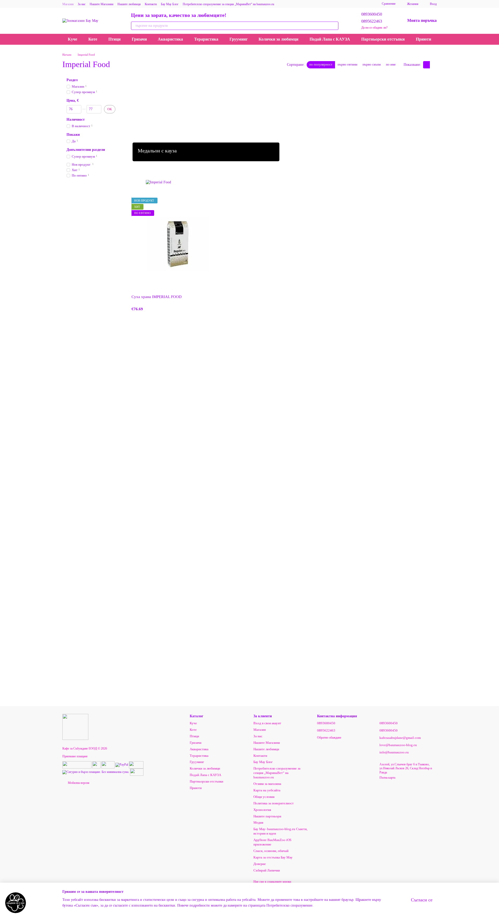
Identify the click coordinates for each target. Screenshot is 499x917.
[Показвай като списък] (433, 64)
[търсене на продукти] (334, 26)
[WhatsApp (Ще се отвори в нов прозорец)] (338, 4)
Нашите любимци (129, 4)
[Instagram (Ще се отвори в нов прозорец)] (288, 4)
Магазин (68, 4)
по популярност (320, 64)
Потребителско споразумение (289, 905)
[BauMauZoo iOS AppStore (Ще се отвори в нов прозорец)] (357, 4)
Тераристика (206, 39)
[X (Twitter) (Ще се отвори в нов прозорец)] (326, 4)
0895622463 (371, 21)
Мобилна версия (78, 783)
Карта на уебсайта (266, 790)
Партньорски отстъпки (383, 39)
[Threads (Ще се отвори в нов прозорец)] (351, 4)
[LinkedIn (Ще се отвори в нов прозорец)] (344, 4)
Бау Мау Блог (170, 4)
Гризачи (139, 39)
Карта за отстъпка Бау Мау (273, 857)
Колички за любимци (278, 39)
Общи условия (263, 797)
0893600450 (371, 14)
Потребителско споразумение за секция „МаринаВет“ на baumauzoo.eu (228, 4)
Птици (114, 39)
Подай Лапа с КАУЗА (330, 39)
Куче (72, 39)
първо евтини (347, 64)
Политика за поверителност (273, 803)
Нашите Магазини (101, 4)
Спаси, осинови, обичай (270, 851)
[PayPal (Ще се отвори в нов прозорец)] (121, 764)
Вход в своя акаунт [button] (267, 723)
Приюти (423, 39)
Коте (92, 39)
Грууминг (238, 39)
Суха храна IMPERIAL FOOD (157, 297)
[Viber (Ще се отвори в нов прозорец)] (319, 4)
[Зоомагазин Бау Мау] (75, 726)
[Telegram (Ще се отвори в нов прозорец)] (313, 4)
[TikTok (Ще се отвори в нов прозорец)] (294, 4)
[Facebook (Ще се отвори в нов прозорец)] (301, 4)
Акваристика (170, 39)
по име (391, 64)
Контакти (151, 4)
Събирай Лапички (266, 870)
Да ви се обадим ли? (374, 27)
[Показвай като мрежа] (426, 64)
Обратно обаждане (329, 737)
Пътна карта (387, 777)
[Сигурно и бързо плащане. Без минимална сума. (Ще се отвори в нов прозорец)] (95, 771)
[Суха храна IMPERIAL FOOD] (178, 244)
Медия (258, 822)
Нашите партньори (267, 816)
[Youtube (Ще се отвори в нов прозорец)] (307, 4)
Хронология (262, 810)
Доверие (259, 864)
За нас (82, 4)
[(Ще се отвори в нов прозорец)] (76, 764)
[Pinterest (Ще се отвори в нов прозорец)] (332, 4)
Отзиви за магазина (267, 784)
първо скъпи (372, 64)
